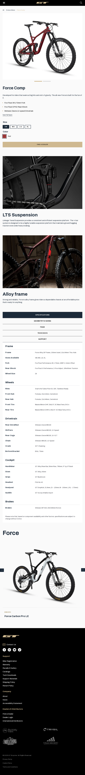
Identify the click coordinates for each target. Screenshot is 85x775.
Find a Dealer (8, 714)
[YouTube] (14, 649)
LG (20, 127)
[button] (83, 570)
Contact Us (11, 645)
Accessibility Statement (12, 703)
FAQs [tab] (42, 327)
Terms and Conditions (10, 767)
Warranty (6, 665)
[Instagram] (9, 649)
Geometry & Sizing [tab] (42, 321)
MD (13, 127)
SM (6, 127)
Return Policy (8, 686)
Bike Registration (10, 661)
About (5, 696)
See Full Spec (7, 115)
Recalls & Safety (9, 668)
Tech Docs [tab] (42, 333)
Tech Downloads (9, 675)
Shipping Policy (9, 682)
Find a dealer (42, 144)
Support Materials (10, 679)
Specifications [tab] (42, 315)
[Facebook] (4, 649)
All (3, 10)
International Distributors (13, 721)
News (5, 700)
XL (28, 127)
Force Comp (21, 10)
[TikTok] (19, 649)
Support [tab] (42, 339)
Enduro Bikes (10, 10)
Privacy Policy (7, 759)
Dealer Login (8, 717)
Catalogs (6, 672)
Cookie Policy (7, 763)
